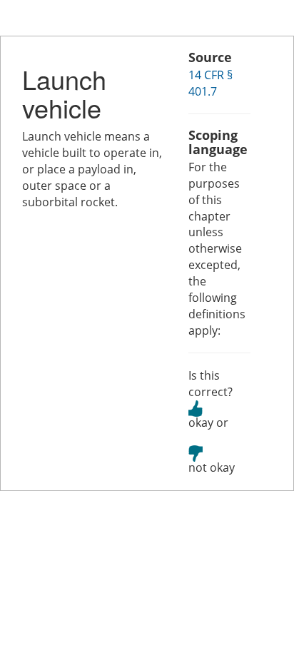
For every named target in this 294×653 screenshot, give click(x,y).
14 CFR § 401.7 (210, 83)
